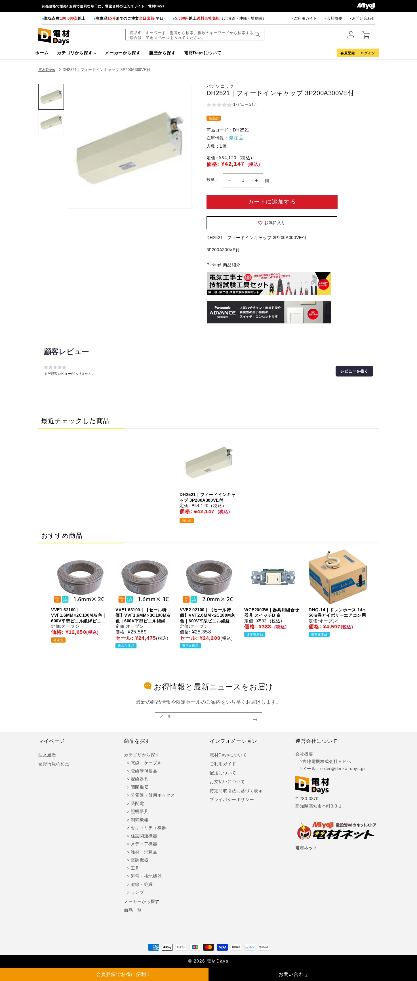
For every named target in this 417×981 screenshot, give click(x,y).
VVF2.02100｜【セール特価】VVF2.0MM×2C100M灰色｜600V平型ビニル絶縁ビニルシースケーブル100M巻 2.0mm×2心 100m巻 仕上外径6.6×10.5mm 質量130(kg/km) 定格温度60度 (207, 615)
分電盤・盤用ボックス (153, 795)
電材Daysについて (228, 755)
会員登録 (347, 53)
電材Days (46, 70)
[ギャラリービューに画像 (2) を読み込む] (51, 122)
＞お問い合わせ (361, 18)
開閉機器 (140, 787)
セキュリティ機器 (148, 827)
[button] (232, 105)
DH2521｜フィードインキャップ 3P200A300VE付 (107, 70)
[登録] (255, 719)
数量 (211, 179)
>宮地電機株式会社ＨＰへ (323, 761)
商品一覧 (133, 910)
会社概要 (304, 754)
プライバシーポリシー (232, 799)
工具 (135, 868)
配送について (223, 773)
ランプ (137, 892)
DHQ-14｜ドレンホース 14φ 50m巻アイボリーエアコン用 (337, 612)
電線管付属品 (144, 771)
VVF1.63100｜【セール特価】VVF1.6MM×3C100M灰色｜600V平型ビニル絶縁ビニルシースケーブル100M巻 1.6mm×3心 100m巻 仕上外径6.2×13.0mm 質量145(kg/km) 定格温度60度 (143, 615)
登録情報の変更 (53, 764)
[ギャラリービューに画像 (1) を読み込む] (51, 96)
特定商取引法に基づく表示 (236, 790)
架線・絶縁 (142, 884)
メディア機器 (144, 844)
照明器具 (140, 811)
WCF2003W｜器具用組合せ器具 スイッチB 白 (271, 612)
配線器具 (140, 779)
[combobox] (195, 34)
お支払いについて (227, 781)
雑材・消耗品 (144, 852)
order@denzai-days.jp (342, 768)
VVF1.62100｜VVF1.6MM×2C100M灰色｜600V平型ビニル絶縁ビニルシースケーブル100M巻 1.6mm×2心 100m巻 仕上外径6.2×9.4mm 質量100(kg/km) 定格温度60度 (79, 615)
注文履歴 (47, 755)
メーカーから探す (141, 901)
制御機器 (140, 819)
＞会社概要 (332, 18)
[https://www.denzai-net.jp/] (337, 831)
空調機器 (140, 860)
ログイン (368, 53)
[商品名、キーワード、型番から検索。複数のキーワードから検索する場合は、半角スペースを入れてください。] (257, 34)
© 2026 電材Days (208, 961)
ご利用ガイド (223, 764)
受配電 (137, 803)
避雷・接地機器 (146, 876)
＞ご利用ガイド (303, 18)
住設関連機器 (144, 836)
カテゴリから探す (141, 755)
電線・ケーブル (146, 763)
